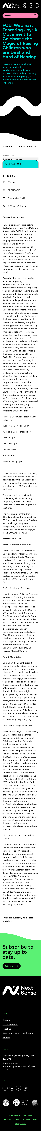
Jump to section (9, 156)
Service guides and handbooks (18, 1033)
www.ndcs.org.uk (18, 533)
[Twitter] (18, 1088)
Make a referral (10, 1024)
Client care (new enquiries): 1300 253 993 (19, 1057)
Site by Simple (20, 1124)
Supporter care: (19, 1066)
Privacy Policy (14, 1115)
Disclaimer (27, 1115)
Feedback (7, 1029)
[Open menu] (37, 5)
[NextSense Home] (11, 5)
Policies (6, 1037)
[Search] (31, 5)
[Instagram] (25, 1088)
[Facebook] (5, 1088)
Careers (6, 1020)
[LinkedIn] (11, 1088)
